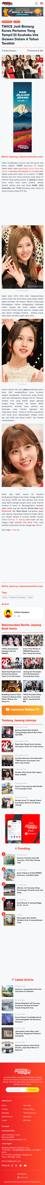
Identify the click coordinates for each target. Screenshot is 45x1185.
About (4, 1105)
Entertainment (7, 21)
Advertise (5, 1113)
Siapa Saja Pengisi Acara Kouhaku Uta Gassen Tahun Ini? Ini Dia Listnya (11, 674)
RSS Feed (27, 1120)
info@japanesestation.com (16, 1139)
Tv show (16, 21)
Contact (5, 1109)
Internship (27, 1105)
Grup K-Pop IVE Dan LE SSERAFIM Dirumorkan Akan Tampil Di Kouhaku (32, 651)
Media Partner (7, 1117)
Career (4, 1120)
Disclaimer (27, 1117)
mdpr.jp (15, 530)
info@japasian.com (14, 1161)
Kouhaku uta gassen (17, 597)
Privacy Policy (28, 1109)
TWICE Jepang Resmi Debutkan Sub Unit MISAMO (10, 651)
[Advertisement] (22, 557)
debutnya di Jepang (16, 519)
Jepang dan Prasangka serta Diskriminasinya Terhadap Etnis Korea (32, 674)
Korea (5, 597)
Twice (30, 597)
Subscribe (32, 1090)
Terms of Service (29, 1113)
